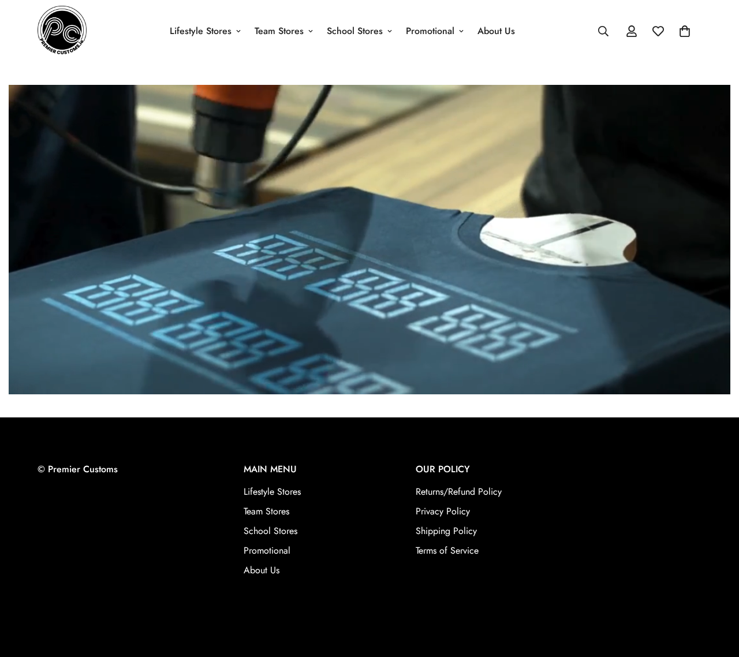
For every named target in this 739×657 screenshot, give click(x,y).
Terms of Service (447, 551)
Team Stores (279, 31)
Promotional (430, 31)
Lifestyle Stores (201, 31)
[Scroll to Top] (716, 594)
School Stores (355, 31)
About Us (496, 31)
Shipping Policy (446, 531)
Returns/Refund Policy (459, 492)
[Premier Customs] (62, 31)
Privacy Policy (443, 511)
